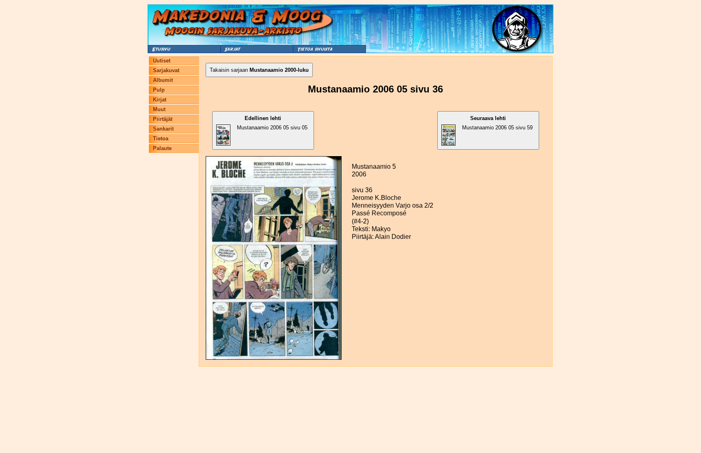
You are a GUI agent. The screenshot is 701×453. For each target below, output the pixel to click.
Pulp (159, 90)
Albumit (163, 80)
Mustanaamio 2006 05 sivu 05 (272, 123)
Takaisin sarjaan (259, 70)
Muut (159, 109)
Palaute (162, 148)
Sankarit (163, 129)
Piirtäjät (162, 119)
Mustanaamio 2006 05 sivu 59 (497, 123)
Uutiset (161, 61)
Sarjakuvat (166, 70)
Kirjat (159, 100)
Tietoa (160, 138)
